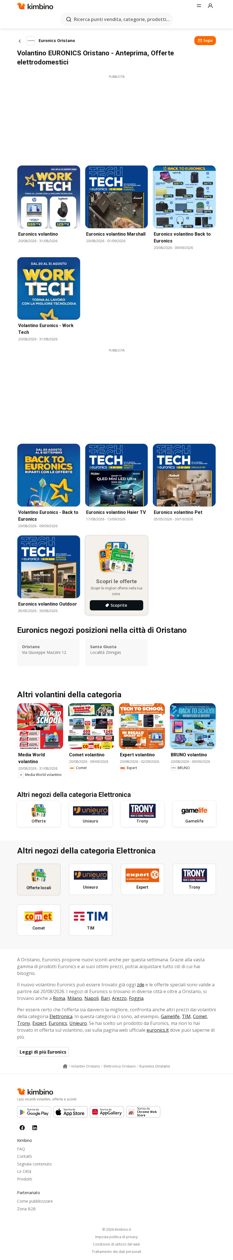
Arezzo (119, 998)
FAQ (21, 1149)
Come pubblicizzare (35, 1201)
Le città (24, 1171)
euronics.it (158, 1030)
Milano (74, 998)
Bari (105, 998)
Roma (59, 998)
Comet (200, 1016)
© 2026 (116, 1229)
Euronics (58, 1023)
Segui (208, 40)
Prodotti (24, 1179)
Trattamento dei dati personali (116, 1251)
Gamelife (170, 1016)
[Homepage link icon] (65, 1066)
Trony (23, 1023)
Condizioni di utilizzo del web (116, 1244)
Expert (39, 1023)
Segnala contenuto (34, 1164)
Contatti (24, 1156)
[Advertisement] (116, 118)
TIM (186, 1016)
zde (140, 984)
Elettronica (60, 1016)
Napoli (91, 998)
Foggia (136, 998)
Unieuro (78, 1023)
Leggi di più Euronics (43, 1052)
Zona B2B (26, 1208)
